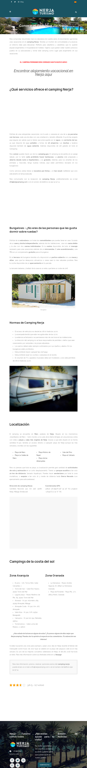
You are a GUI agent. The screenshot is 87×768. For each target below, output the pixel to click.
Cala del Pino (67, 452)
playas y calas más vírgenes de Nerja (33, 440)
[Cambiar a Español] (75, 2)
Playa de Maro (20, 452)
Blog (22, 2)
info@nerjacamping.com (18, 182)
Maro (36, 434)
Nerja (52, 434)
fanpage (59, 655)
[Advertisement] (43, 113)
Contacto (45, 765)
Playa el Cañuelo (68, 455)
